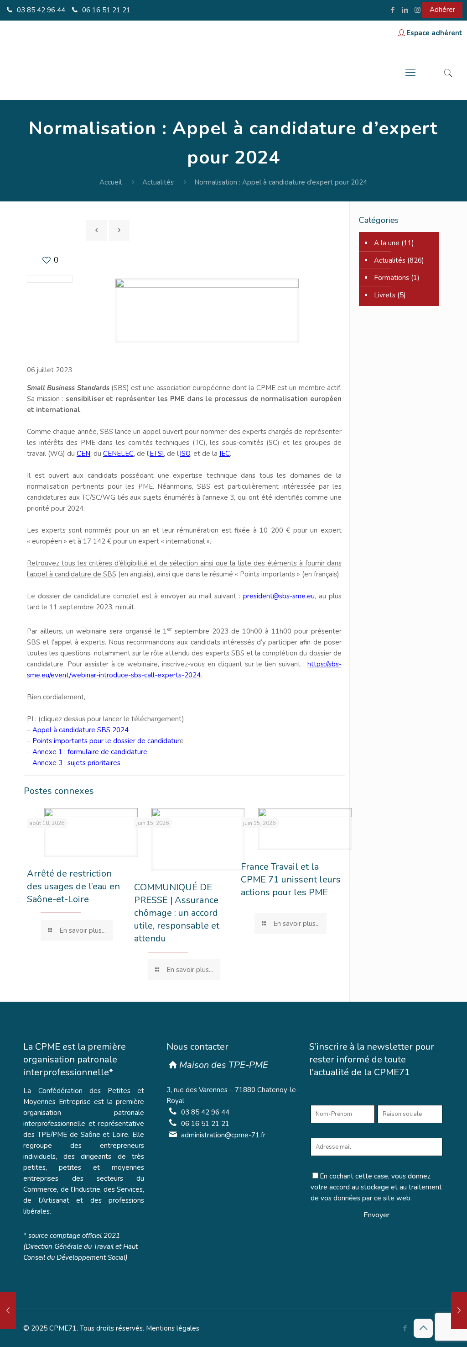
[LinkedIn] (405, 10)
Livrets (384, 295)
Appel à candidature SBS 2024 (80, 729)
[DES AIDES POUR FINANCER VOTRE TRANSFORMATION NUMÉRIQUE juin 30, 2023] (8, 1310)
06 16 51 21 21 (105, 10)
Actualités (158, 182)
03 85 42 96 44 (40, 10)
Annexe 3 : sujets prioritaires (76, 762)
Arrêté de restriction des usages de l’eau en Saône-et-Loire (73, 886)
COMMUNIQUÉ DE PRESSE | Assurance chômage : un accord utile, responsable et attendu (176, 913)
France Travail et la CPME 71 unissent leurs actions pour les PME (291, 879)
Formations (391, 277)
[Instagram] (417, 10)
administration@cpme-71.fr (223, 1135)
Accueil (110, 182)
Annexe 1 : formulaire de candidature (89, 751)
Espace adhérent (434, 32)
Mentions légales (172, 1328)
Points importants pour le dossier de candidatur (106, 740)
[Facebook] (393, 10)
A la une (387, 243)
